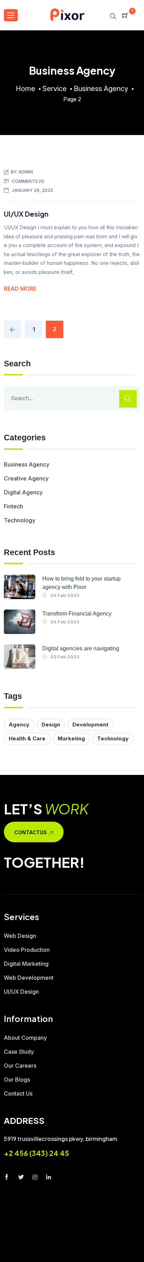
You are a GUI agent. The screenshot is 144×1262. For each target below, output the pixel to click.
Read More (20, 288)
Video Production (27, 949)
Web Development (28, 977)
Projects (34, 1257)
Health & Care (27, 738)
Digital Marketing (26, 963)
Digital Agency (23, 492)
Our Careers (20, 1065)
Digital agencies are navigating (80, 648)
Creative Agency (26, 478)
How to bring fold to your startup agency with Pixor (81, 583)
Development (90, 724)
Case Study (19, 1051)
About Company (25, 1037)
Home (28, 1245)
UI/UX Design (26, 213)
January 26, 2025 (32, 190)
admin (26, 171)
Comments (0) (28, 181)
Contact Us (18, 1093)
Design (51, 724)
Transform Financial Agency (76, 614)
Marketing (71, 738)
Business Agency (26, 464)
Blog (66, 1257)
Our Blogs (17, 1079)
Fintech (13, 506)
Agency (19, 724)
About (56, 1245)
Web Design (20, 935)
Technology (19, 520)
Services (89, 1245)
